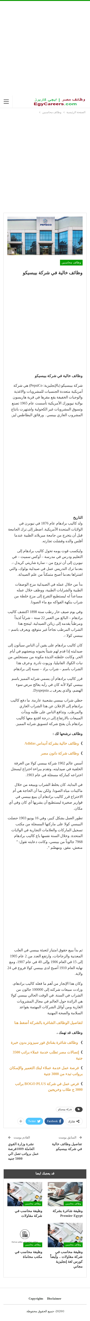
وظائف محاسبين (71, 262)
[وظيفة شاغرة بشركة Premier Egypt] (65, 1194)
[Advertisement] (45, 48)
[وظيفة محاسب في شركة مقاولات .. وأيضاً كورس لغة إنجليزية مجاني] (65, 1235)
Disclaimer (54, 1298)
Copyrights (36, 1298)
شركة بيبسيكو (65, 1109)
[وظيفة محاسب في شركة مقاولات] (24, 1194)
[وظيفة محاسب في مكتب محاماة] (24, 1235)
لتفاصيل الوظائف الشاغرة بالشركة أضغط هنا (48, 1023)
